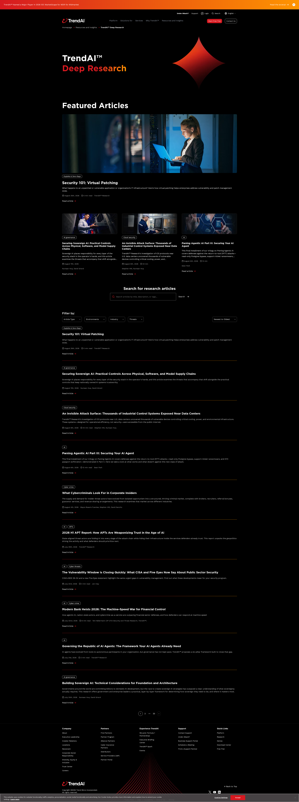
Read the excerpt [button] (278, 5)
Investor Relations (69, 741)
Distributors (105, 752)
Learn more (14, 799)
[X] (210, 792)
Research (220, 737)
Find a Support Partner (187, 749)
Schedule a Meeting (186, 745)
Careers (65, 770)
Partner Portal (106, 760)
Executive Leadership (70, 737)
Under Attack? (183, 13)
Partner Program (107, 737)
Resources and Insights (86, 27)
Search (181, 296)
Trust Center (67, 766)
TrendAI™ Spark (146, 746)
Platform (220, 733)
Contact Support (185, 733)
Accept (238, 797)
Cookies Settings (221, 797)
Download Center (224, 745)
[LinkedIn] (219, 792)
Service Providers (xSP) (110, 756)
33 (154, 713)
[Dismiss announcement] (293, 4)
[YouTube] (214, 792)
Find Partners (106, 733)
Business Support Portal (188, 741)
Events (142, 750)
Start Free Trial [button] (214, 21)
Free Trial (221, 749)
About (64, 733)
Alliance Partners (108, 741)
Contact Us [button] (230, 21)
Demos (219, 741)
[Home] (80, 783)
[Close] (295, 797)
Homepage (67, 27)
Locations (66, 745)
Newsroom (66, 749)
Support (195, 13)
